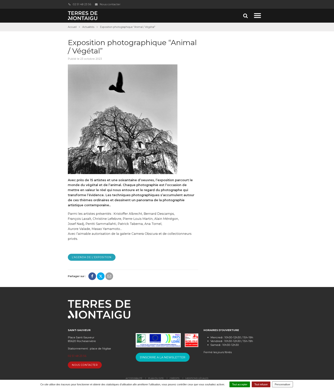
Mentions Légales (196, 378)
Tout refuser (261, 384)
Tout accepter (239, 384)
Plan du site (156, 378)
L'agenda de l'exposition (92, 257)
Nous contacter (109, 4)
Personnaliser (282, 384)
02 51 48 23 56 (81, 4)
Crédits (175, 378)
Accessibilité (134, 378)
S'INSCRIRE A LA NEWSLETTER (162, 357)
